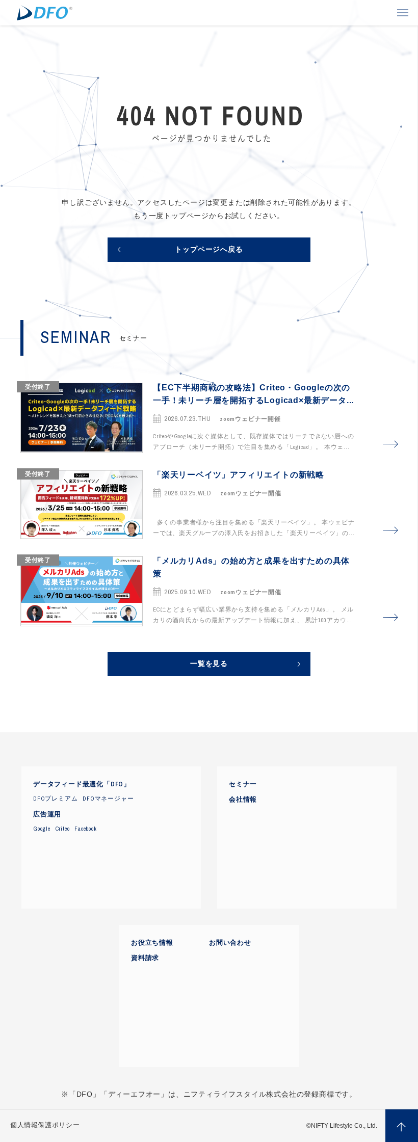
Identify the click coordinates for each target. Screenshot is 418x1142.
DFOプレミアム (55, 798)
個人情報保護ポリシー (45, 1125)
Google (41, 829)
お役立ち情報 (152, 942)
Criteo (63, 829)
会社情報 (243, 799)
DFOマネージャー (108, 798)
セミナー (243, 784)
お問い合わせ (230, 942)
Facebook (85, 829)
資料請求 (145, 958)
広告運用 (47, 814)
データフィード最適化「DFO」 (81, 784)
